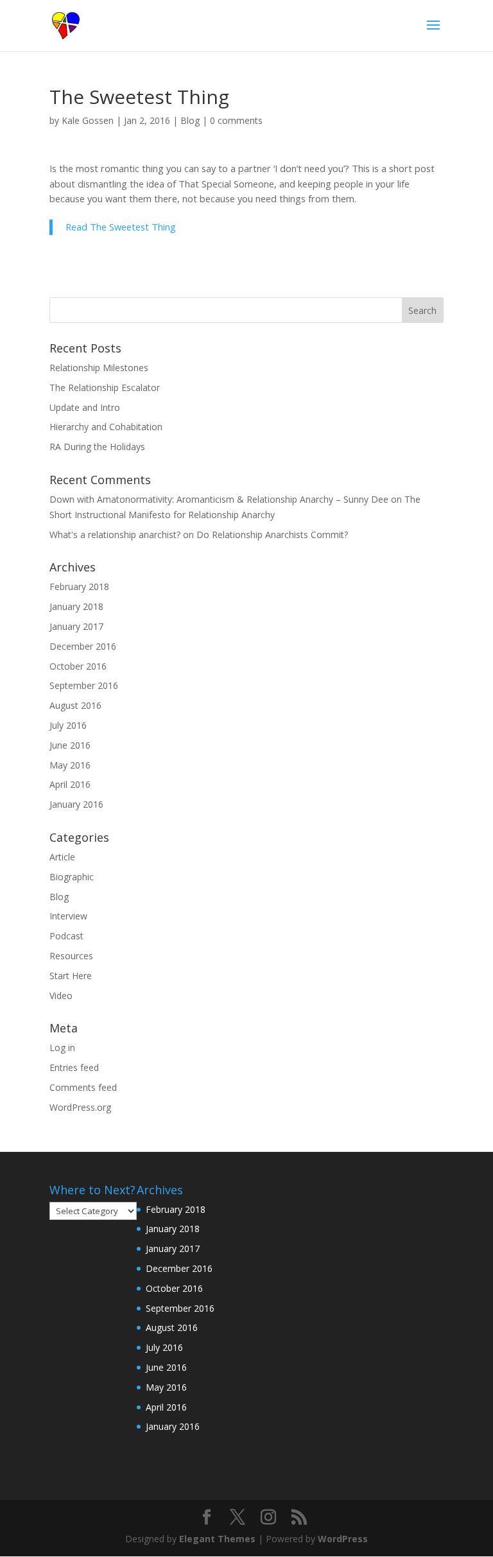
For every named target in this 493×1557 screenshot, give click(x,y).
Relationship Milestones (98, 367)
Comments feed (83, 1087)
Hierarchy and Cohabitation (105, 427)
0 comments (236, 120)
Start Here (70, 976)
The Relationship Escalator (104, 387)
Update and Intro (84, 407)
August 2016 (75, 705)
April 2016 (70, 784)
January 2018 (76, 606)
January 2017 (76, 626)
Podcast (66, 936)
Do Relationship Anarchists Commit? (272, 534)
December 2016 (82, 646)
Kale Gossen (88, 120)
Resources (71, 956)
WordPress (343, 1539)
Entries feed (74, 1067)
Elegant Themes (217, 1539)
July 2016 (68, 725)
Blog (190, 120)
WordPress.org (80, 1107)
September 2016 (83, 685)
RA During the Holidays (97, 446)
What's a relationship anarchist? (114, 534)
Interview (68, 916)
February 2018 (79, 586)
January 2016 (76, 804)
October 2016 (78, 666)
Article (62, 857)
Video (61, 995)
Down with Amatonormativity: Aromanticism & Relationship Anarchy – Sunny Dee (218, 499)
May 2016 (70, 765)
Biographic (71, 877)
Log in (62, 1047)
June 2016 (70, 745)
